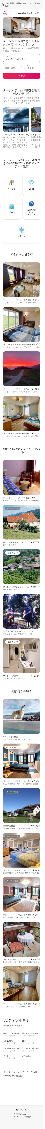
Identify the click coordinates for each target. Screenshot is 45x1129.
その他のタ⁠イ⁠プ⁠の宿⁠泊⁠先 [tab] (12, 1025)
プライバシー (17, 1117)
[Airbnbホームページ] (5, 13)
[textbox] (12, 67)
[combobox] (21, 59)
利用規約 (28, 1117)
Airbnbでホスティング (28, 13)
